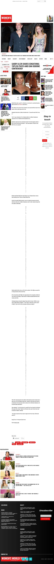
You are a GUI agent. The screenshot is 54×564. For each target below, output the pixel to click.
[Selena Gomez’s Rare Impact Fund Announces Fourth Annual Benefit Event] (7, 475)
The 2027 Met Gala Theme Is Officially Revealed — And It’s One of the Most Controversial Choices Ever (28, 536)
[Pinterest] (31, 98)
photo (14, 444)
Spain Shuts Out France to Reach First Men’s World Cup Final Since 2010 (49, 81)
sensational (20, 444)
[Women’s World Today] (2, 68)
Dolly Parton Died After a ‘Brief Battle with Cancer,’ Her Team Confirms (5, 128)
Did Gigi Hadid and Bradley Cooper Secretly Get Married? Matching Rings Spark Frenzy (21, 55)
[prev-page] (42, 111)
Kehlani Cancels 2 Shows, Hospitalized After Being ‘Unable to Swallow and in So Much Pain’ (5, 99)
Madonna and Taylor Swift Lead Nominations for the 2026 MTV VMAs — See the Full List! (27, 485)
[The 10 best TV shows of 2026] (43, 106)
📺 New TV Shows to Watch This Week (4, 86)
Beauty (17, 473)
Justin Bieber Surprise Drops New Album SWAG (8, 524)
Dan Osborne (20, 104)
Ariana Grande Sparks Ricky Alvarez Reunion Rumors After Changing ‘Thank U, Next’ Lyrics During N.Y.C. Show (49, 87)
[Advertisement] (33, 12)
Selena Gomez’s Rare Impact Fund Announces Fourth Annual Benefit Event (27, 475)
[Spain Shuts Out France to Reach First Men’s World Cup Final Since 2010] (43, 81)
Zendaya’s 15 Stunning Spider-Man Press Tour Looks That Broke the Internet (27, 540)
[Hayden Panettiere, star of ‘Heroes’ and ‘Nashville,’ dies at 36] (7, 493)
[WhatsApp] (35, 98)
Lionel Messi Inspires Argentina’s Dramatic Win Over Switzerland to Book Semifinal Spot (49, 100)
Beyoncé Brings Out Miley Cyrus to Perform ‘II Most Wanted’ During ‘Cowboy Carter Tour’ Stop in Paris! (9, 527)
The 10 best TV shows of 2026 (49, 106)
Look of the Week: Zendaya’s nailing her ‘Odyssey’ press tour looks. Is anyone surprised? (48, 93)
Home (2, 61)
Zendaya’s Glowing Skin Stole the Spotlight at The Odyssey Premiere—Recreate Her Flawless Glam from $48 (28, 516)
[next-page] (44, 111)
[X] (7, 71)
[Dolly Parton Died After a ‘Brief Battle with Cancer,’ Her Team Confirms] (5, 122)
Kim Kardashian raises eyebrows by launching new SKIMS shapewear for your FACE (28, 520)
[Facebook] (4, 71)
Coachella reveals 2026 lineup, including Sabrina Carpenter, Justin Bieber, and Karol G (9, 520)
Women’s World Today (7, 67)
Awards (17, 482)
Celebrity (6, 61)
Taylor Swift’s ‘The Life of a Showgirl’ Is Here (7, 517)
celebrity (18, 442)
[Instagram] (5, 71)
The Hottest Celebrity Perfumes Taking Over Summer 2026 (49, 19)
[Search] (45, 1)
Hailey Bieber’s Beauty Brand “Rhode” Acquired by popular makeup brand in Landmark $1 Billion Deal (28, 524)
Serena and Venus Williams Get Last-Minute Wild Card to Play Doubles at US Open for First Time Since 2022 (5, 114)
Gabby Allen (32, 442)
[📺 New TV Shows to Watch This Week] (5, 81)
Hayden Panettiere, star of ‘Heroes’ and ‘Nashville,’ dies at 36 (27, 494)
